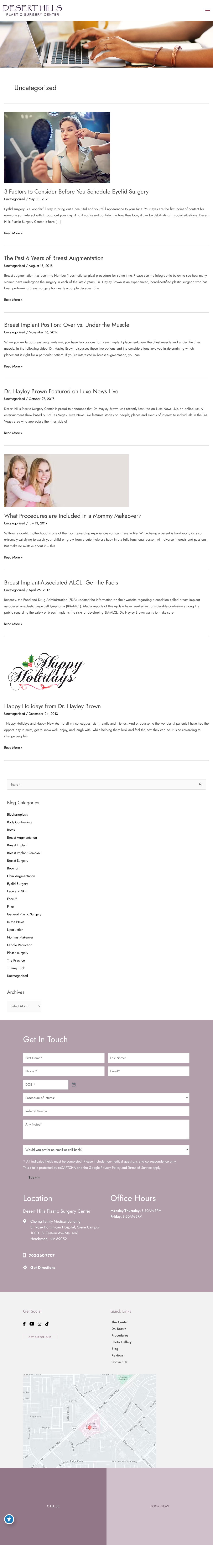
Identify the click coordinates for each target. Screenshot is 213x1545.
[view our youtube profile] (32, 1324)
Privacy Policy (110, 1167)
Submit (34, 1177)
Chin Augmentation (21, 875)
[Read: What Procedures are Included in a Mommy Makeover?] (66, 480)
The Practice (16, 960)
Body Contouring (19, 822)
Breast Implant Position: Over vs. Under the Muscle (66, 325)
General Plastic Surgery (24, 914)
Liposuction (16, 929)
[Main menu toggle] (207, 10)
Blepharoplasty (17, 814)
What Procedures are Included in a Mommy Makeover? (73, 516)
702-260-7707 (42, 1255)
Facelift (12, 898)
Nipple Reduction (19, 944)
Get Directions (42, 1267)
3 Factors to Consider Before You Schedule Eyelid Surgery (76, 191)
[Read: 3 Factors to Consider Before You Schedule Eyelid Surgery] (57, 147)
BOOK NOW (159, 1506)
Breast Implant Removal (24, 852)
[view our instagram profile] (39, 1324)
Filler (10, 906)
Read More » (13, 233)
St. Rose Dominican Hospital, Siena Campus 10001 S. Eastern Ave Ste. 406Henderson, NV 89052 (65, 1233)
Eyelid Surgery (17, 883)
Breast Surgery (17, 860)
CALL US (53, 1506)
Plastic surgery (17, 952)
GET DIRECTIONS (40, 1337)
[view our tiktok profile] (47, 1324)
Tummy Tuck (16, 967)
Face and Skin (17, 891)
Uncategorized (14, 198)
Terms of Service (140, 1167)
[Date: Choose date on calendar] (73, 1084)
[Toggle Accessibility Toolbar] (9, 1519)
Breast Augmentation (22, 837)
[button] (40, 1336)
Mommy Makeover (20, 937)
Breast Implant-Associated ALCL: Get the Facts (61, 582)
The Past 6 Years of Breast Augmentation (54, 258)
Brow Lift (13, 868)
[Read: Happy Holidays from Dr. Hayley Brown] (45, 670)
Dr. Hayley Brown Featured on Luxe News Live (61, 391)
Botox (11, 829)
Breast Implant (17, 845)
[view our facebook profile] (24, 1324)
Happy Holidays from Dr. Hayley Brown (52, 706)
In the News (15, 921)
